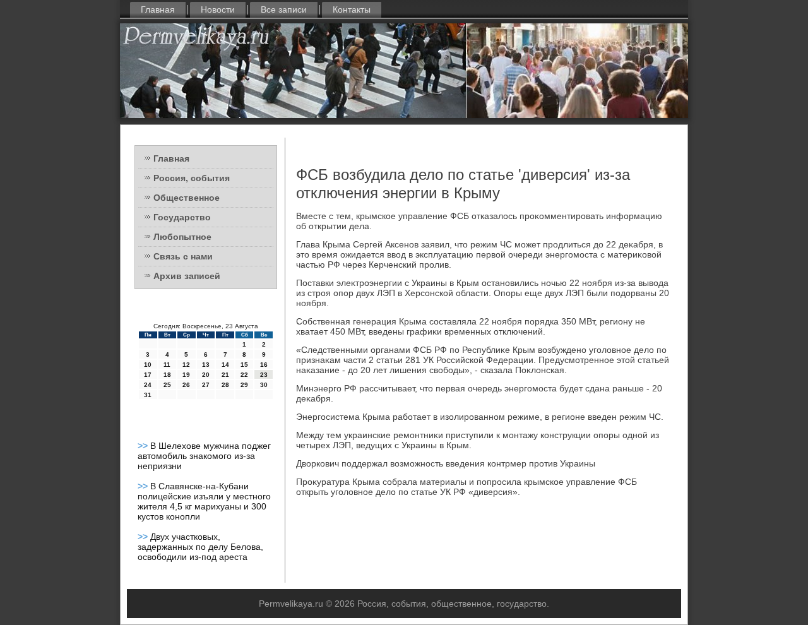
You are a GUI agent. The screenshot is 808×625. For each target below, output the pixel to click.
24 (148, 384)
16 (264, 364)
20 (206, 374)
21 (225, 374)
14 (225, 364)
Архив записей (186, 276)
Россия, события (191, 178)
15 (244, 364)
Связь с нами (183, 256)
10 (148, 364)
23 (264, 374)
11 (166, 364)
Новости (218, 9)
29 (244, 384)
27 (206, 384)
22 (244, 374)
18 (167, 374)
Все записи (284, 9)
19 (186, 374)
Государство (182, 217)
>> (144, 446)
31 (148, 394)
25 (167, 384)
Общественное (186, 198)
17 (148, 374)
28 (225, 384)
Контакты (352, 9)
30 (264, 384)
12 (186, 364)
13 (206, 364)
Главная (158, 9)
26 (186, 384)
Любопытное (182, 237)
